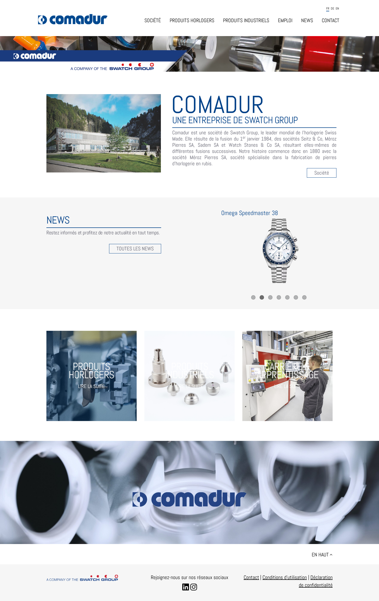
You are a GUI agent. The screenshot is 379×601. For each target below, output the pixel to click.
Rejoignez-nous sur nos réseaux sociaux (189, 577)
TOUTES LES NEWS (135, 248)
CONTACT (330, 20)
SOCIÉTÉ (152, 20)
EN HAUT (320, 554)
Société (321, 172)
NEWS (307, 20)
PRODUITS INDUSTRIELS (246, 20)
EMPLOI (285, 20)
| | (285, 577)
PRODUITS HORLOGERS (192, 20)
